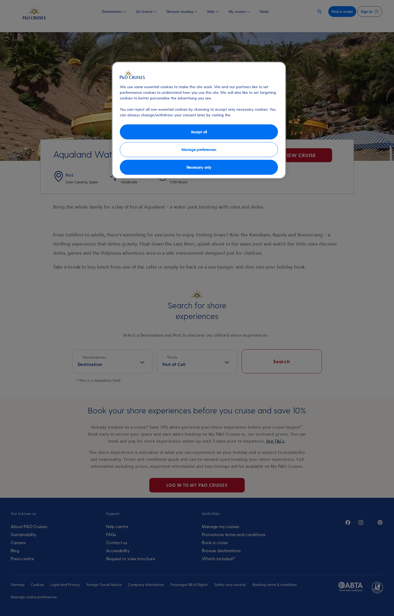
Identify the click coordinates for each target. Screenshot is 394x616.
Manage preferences (198, 149)
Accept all (199, 131)
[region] (199, 120)
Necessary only (199, 167)
